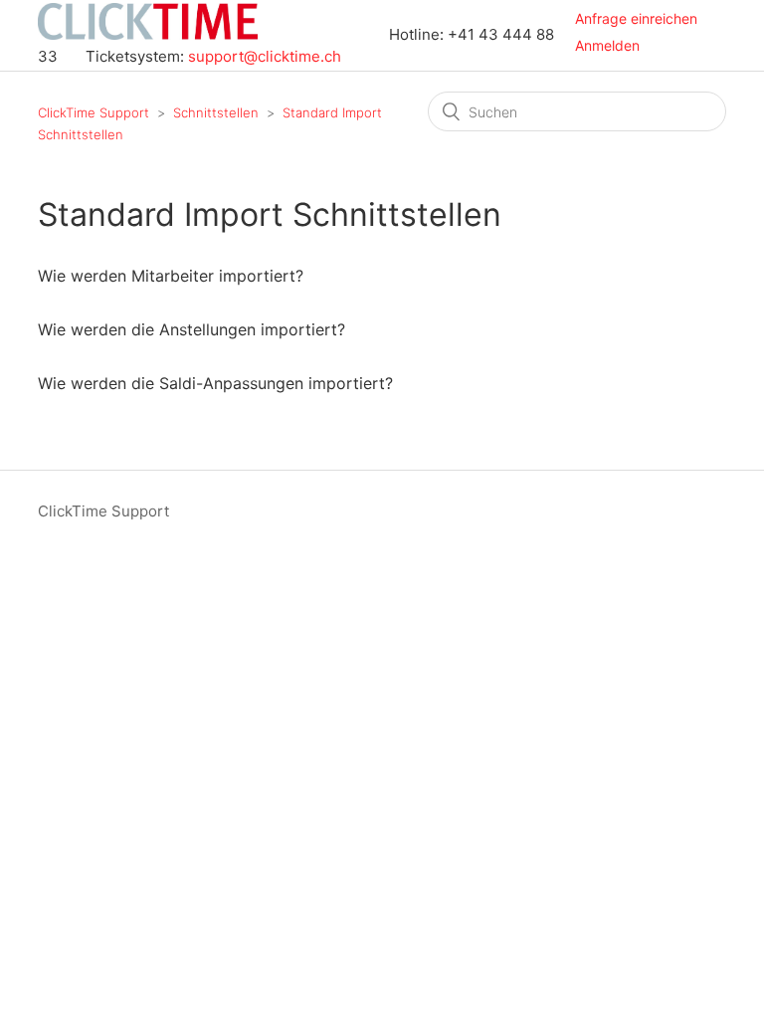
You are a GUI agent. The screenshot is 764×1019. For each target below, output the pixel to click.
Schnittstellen (216, 112)
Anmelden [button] (607, 45)
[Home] (150, 34)
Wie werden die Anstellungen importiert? (191, 329)
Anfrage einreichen (636, 18)
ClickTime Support (93, 112)
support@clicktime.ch (264, 56)
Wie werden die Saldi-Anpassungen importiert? (215, 383)
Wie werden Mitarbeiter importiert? (170, 276)
